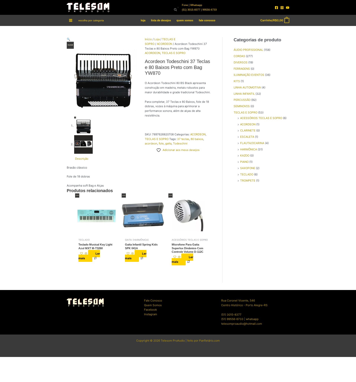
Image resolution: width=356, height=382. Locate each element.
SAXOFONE (247, 168)
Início (148, 39)
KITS (237, 81)
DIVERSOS (241, 62)
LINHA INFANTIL (244, 94)
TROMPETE (247, 180)
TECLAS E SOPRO (173, 53)
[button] (103, 39)
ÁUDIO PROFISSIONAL (248, 50)
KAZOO (244, 155)
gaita (168, 143)
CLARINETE (248, 130)
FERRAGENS (242, 68)
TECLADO (246, 174)
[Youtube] (287, 7)
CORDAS (239, 56)
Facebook (150, 309)
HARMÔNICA (248, 149)
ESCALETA (247, 137)
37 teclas (183, 139)
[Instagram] (282, 7)
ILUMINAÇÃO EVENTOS (249, 75)
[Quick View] (86, 253)
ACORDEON (164, 44)
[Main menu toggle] (71, 20)
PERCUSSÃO (242, 100)
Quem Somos (153, 305)
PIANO (244, 162)
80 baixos (197, 139)
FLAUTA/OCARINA (252, 143)
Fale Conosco (153, 300)
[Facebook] (276, 7)
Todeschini (180, 143)
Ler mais (89, 256)
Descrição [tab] (81, 158)
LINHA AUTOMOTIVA (247, 87)
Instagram (150, 314)
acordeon (151, 143)
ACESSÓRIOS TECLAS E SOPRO (261, 118)
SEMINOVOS (242, 106)
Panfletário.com (209, 340)
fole (161, 143)
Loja (157, 39)
